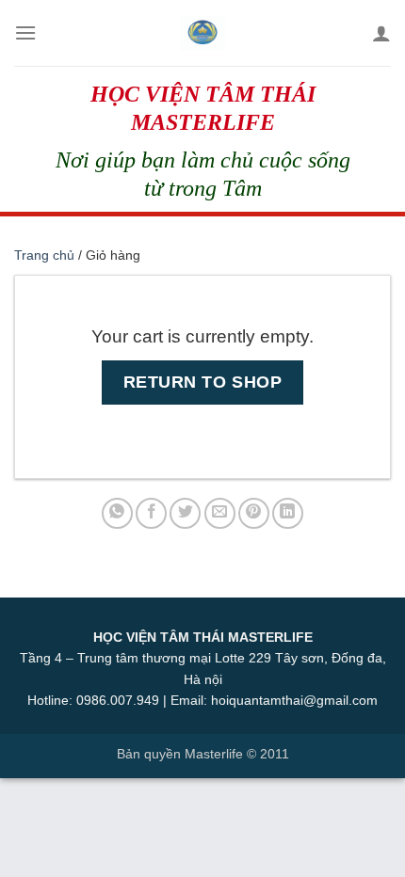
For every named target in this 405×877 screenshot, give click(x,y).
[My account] (381, 33)
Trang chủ (44, 255)
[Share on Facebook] (151, 513)
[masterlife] (202, 33)
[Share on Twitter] (185, 513)
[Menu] (25, 32)
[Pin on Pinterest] (253, 513)
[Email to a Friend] (219, 513)
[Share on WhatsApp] (117, 513)
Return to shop (203, 381)
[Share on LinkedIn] (287, 513)
